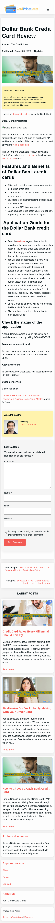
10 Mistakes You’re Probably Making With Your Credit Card (27, 710)
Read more (8, 669)
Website (8, 518)
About (5, 870)
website (21, 241)
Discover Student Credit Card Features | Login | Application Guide (27, 568)
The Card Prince (28, 424)
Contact (6, 877)
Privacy (6, 917)
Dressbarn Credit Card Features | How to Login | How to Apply (33, 581)
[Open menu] (48, 10)
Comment (9, 461)
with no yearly (9, 158)
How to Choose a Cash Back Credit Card (26, 790)
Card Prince (15, 911)
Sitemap (7, 884)
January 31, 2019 (21, 114)
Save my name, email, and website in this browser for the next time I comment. (28, 533)
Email (7, 505)
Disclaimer (28, 917)
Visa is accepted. (20, 144)
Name (8, 492)
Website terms (17, 917)
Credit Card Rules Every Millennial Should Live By (26, 633)
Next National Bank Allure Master (26, 399)
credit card (30, 155)
